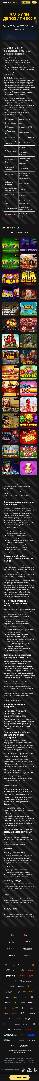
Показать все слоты (19, 232)
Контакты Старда (19, 1052)
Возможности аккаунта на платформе (17, 484)
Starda (9, 2)
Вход (34, 2)
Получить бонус (19, 1077)
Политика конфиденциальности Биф (19, 1050)
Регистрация (26, 2)
